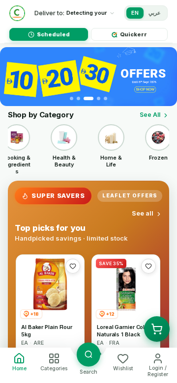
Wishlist (123, 368)
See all (142, 213)
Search (88, 372)
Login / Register (158, 371)
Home (19, 368)
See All (150, 114)
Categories (53, 368)
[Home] (17, 13)
